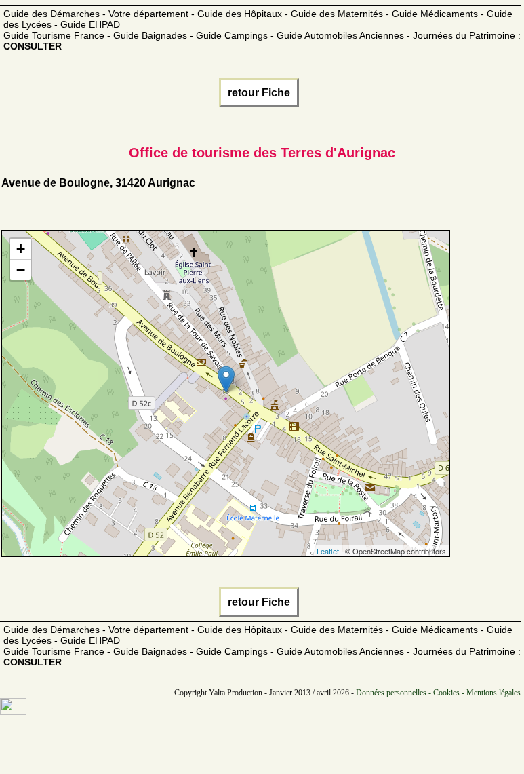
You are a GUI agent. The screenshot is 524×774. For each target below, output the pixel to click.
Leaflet (328, 550)
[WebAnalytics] (13, 711)
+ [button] (20, 248)
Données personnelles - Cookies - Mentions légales (438, 692)
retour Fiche (259, 92)
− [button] (20, 269)
